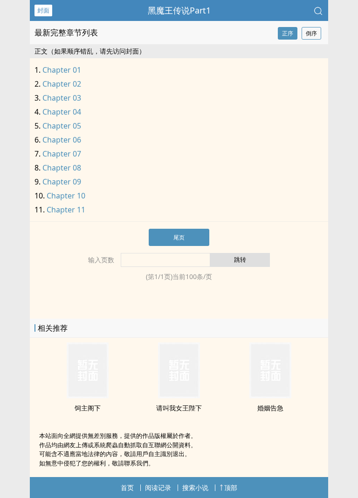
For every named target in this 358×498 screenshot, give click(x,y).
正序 (287, 33)
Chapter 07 (61, 154)
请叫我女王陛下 (179, 407)
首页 (127, 487)
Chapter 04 (61, 112)
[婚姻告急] (270, 395)
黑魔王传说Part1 (179, 10)
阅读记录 (158, 487)
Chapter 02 (61, 84)
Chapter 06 (61, 140)
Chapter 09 (61, 182)
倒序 (311, 33)
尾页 (179, 237)
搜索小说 (195, 487)
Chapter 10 (66, 196)
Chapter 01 (61, 70)
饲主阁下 (88, 407)
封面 (43, 10)
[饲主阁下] (88, 395)
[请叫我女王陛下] (179, 395)
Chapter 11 (66, 210)
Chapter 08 (61, 168)
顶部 (230, 487)
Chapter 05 (61, 126)
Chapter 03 (61, 98)
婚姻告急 (270, 407)
